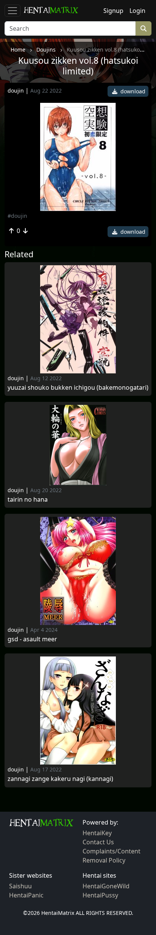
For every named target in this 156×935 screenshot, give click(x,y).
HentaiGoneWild (106, 886)
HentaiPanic (26, 895)
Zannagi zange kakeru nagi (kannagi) (60, 778)
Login (137, 10)
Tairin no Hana (28, 499)
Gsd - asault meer (32, 639)
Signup (113, 10)
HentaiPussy (100, 895)
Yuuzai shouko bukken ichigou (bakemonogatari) (78, 387)
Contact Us (98, 842)
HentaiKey (97, 833)
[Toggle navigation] (12, 11)
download (132, 91)
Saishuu (20, 886)
